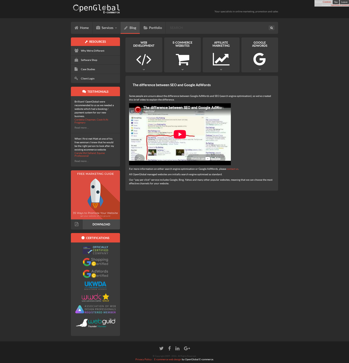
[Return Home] (121, 9)
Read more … (82, 127)
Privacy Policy (143, 359)
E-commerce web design (167, 359)
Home (84, 28)
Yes (336, 2)
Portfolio (155, 28)
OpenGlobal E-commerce (340, 5)
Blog (133, 28)
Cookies (327, 2)
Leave (344, 2)
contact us (232, 168)
